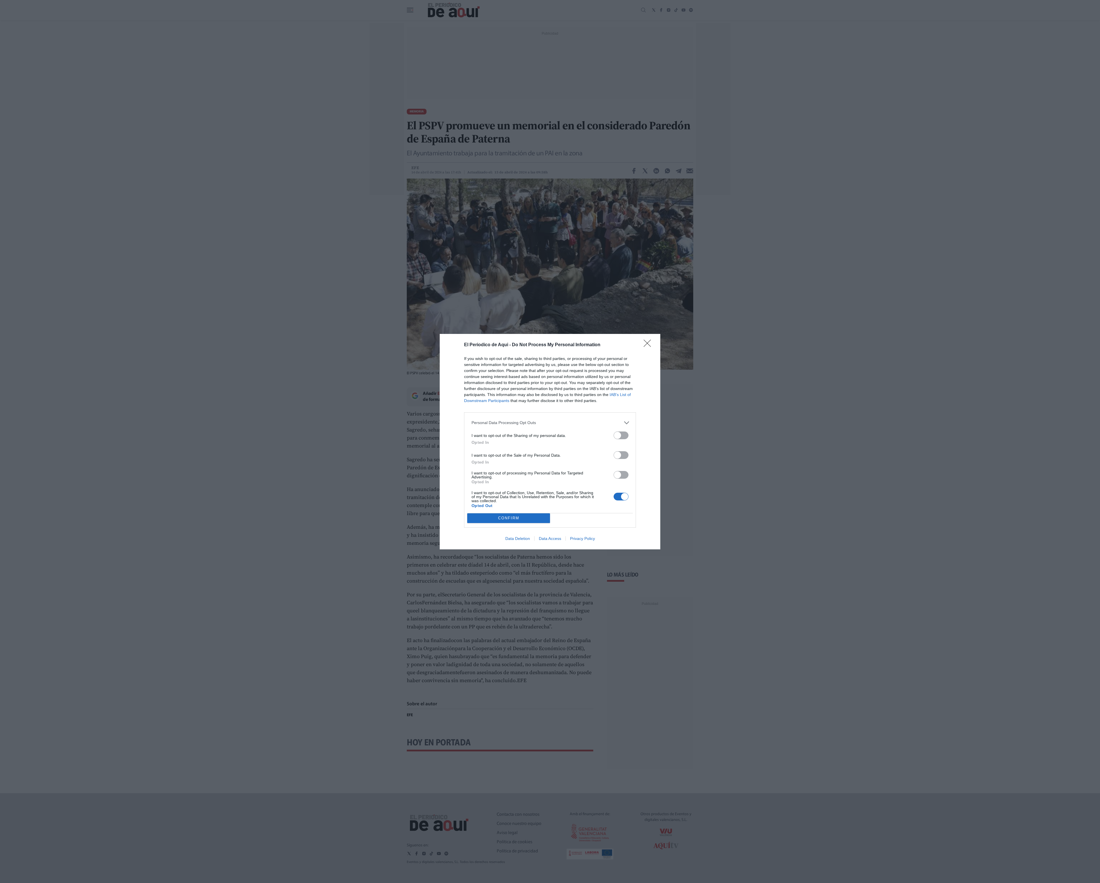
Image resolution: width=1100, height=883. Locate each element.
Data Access (550, 538)
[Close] (649, 345)
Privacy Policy (582, 538)
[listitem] (550, 423)
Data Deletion (517, 538)
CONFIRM (508, 518)
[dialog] (550, 441)
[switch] (621, 435)
